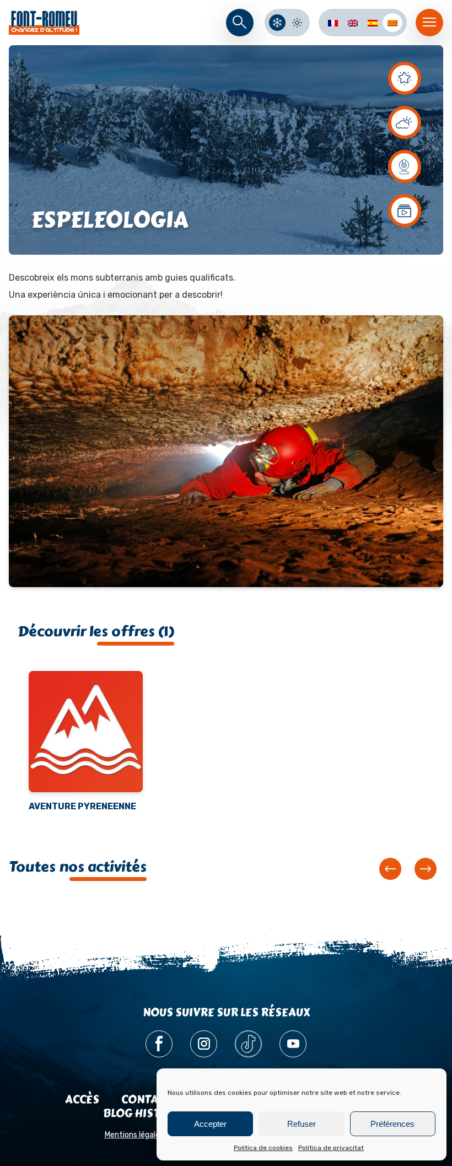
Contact (146, 1099)
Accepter (210, 1124)
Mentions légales (134, 1135)
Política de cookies (263, 1148)
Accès (82, 1099)
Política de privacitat (331, 1148)
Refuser (301, 1124)
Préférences (392, 1124)
